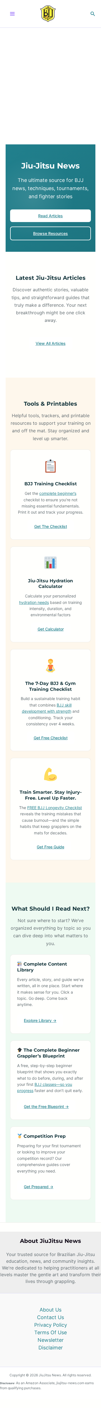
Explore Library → (40, 1020)
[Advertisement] (50, 81)
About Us (50, 1310)
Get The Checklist (50, 526)
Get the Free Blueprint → (46, 1106)
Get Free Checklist (51, 737)
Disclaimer (50, 1348)
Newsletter (51, 1340)
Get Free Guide (50, 846)
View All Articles (51, 343)
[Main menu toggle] (12, 13)
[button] (92, 13)
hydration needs (34, 602)
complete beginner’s (57, 493)
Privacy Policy (50, 1325)
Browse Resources (50, 233)
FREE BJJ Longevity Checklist (54, 807)
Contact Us (50, 1317)
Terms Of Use (50, 1332)
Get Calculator (51, 629)
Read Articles (50, 215)
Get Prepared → (38, 1186)
